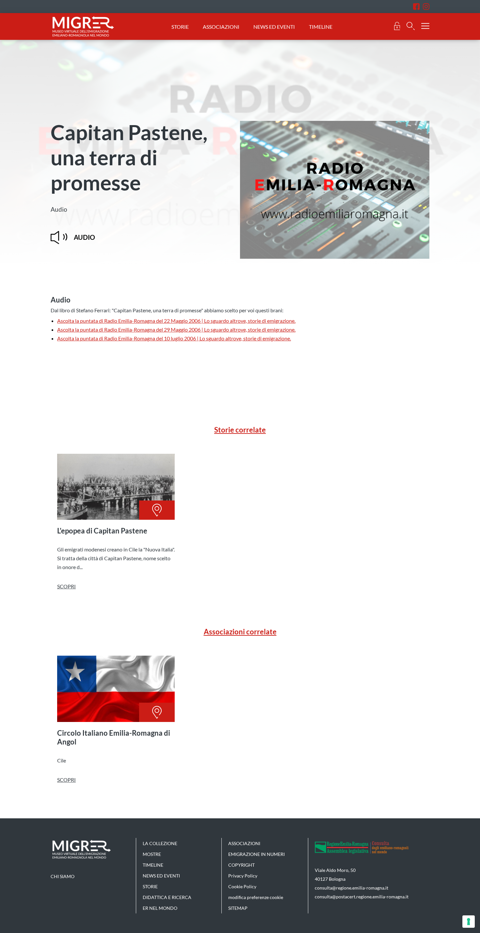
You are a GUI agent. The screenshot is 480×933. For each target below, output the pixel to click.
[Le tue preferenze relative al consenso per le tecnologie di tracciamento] (468, 921)
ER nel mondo (160, 908)
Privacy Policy (242, 875)
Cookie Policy (242, 886)
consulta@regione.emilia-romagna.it (351, 888)
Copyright (241, 865)
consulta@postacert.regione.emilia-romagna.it (361, 896)
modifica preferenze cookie (255, 897)
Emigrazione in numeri (256, 854)
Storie (180, 27)
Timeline (320, 27)
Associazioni (221, 27)
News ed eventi (274, 27)
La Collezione (160, 843)
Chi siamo (62, 876)
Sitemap (238, 908)
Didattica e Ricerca (167, 897)
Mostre (152, 854)
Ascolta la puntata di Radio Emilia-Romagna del (176, 321)
